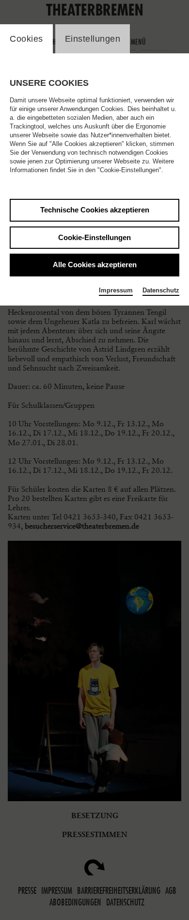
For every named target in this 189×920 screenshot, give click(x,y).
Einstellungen (93, 39)
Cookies (26, 39)
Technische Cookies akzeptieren (94, 210)
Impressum (116, 290)
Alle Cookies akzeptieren (95, 264)
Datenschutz (160, 290)
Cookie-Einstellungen (94, 237)
